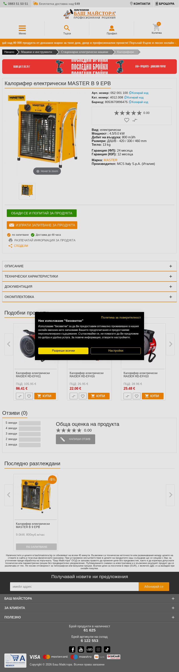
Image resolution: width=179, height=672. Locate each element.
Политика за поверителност (121, 317)
